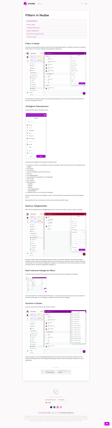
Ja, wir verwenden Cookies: (45, 412)
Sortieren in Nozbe (31, 37)
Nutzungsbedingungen (50, 399)
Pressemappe (61, 399)
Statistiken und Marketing (67, 412)
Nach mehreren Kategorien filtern (35, 34)
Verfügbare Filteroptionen (33, 27)
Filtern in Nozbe (31, 24)
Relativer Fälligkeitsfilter (33, 31)
